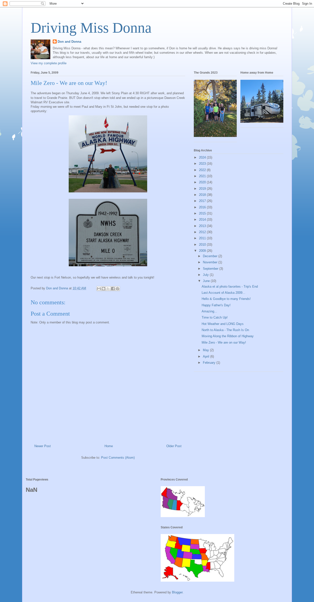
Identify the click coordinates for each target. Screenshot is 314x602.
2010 (203, 244)
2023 (203, 163)
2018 (203, 195)
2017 (203, 201)
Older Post (174, 446)
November (210, 262)
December (210, 256)
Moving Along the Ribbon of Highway (228, 336)
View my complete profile (48, 63)
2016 (203, 207)
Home (109, 446)
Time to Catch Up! (215, 317)
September (211, 268)
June (207, 281)
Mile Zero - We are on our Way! (224, 342)
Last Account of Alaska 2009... (223, 292)
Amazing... (209, 311)
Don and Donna (69, 41)
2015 (203, 213)
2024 (203, 157)
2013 (203, 226)
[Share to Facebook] (112, 288)
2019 (203, 188)
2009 (203, 251)
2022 (203, 170)
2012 (203, 232)
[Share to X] (108, 288)
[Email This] (98, 288)
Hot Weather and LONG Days (223, 324)
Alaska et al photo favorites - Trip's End (230, 286)
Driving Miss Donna (91, 28)
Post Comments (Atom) (118, 457)
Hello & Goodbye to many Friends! (226, 299)
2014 (203, 219)
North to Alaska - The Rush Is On (225, 330)
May (206, 350)
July (206, 275)
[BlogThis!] (103, 288)
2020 (203, 182)
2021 (203, 176)
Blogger (177, 592)
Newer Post (42, 446)
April (206, 356)
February (209, 362)
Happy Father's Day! (216, 305)
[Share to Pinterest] (117, 288)
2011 (203, 238)
